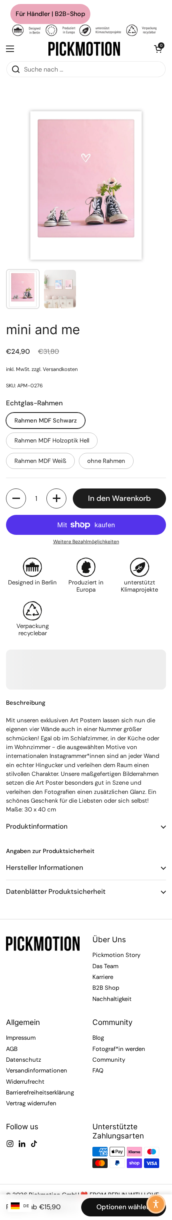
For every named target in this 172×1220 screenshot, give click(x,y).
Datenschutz (23, 1060)
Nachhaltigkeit (112, 999)
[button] (158, 49)
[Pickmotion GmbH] (84, 49)
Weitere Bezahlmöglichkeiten (86, 541)
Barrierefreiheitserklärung (40, 1092)
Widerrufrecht (25, 1082)
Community (108, 1060)
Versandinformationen (36, 1070)
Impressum (21, 1038)
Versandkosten (60, 369)
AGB (12, 1049)
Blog (98, 1038)
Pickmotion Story (116, 955)
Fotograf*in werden (118, 1049)
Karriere (102, 977)
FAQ (98, 1070)
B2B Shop (105, 988)
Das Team (105, 966)
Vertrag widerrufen (31, 1103)
